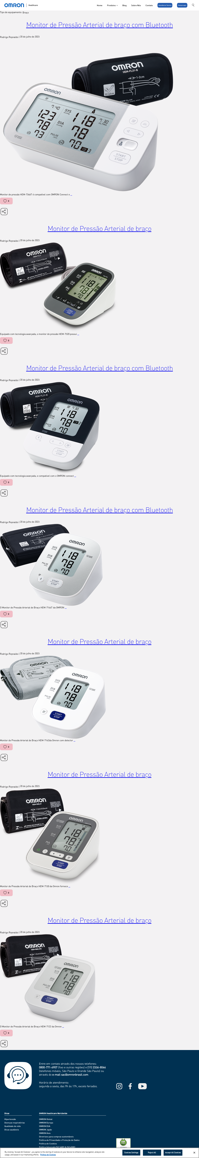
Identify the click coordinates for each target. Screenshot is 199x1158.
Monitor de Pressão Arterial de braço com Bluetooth (99, 24)
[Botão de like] (5, 201)
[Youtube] (142, 1086)
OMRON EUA (44, 1126)
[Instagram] (119, 1086)
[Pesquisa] (193, 5)
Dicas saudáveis (11, 1129)
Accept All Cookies (173, 1152)
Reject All (152, 1152)
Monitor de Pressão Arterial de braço (99, 228)
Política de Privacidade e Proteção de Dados (59, 1140)
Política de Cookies (48, 1143)
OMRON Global (45, 1119)
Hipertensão (10, 1119)
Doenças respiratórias (14, 1122)
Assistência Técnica (165, 5)
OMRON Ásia (44, 1133)
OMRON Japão (45, 1129)
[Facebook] (130, 1086)
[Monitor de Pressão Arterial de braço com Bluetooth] (99, 116)
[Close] (194, 1152)
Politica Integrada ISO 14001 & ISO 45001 (57, 1147)
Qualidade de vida (12, 1126)
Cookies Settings (131, 1152)
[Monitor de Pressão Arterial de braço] (99, 287)
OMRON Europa (46, 1122)
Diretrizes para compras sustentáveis (56, 1136)
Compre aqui (182, 5)
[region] (99, 1153)
